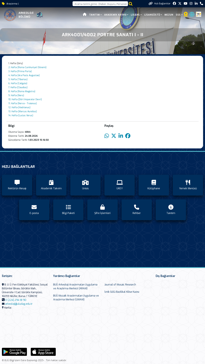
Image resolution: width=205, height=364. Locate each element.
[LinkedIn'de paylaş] (121, 136)
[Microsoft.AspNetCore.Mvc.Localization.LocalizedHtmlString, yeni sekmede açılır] (14, 351)
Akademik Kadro (115, 14)
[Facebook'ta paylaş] (127, 136)
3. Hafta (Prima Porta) (20, 71)
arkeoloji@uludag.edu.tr (19, 303)
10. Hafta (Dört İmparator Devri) (25, 99)
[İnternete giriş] (191, 15)
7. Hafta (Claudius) (18, 87)
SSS (178, 14)
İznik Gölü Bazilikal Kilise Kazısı (121, 291)
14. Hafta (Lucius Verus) (20, 115)
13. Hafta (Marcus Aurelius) (22, 111)
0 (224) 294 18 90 (15, 300)
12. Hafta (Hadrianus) (19, 107)
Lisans (135, 14)
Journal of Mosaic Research (120, 284)
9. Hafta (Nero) (16, 95)
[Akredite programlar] (186, 15)
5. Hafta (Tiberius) (18, 79)
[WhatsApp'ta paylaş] (106, 136)
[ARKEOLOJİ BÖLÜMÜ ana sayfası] (10, 15)
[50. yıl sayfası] (40, 15)
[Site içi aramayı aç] (130, 4)
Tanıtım (94, 14)
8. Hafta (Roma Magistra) (21, 91)
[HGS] (198, 14)
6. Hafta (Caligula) (17, 83)
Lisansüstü (152, 14)
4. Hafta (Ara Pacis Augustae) (24, 75)
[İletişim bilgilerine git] (201, 3)
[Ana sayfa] (85, 15)
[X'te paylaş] (113, 136)
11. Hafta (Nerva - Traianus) (22, 103)
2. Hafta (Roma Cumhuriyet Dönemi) (27, 67)
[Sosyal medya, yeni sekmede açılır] (174, 3)
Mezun (168, 14)
